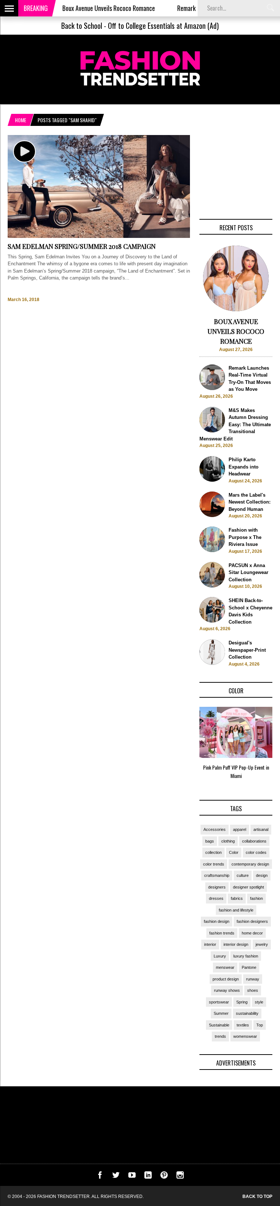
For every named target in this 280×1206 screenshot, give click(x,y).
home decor (252, 933)
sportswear (219, 1002)
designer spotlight (248, 887)
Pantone (249, 967)
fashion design (216, 921)
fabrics (237, 898)
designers (217, 887)
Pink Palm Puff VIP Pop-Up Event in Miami (236, 771)
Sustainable (219, 1025)
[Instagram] (180, 1177)
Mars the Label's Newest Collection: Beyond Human (250, 502)
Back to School (81, 25)
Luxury (220, 956)
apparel (239, 829)
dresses (216, 898)
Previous (185, 745)
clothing (228, 841)
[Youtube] (132, 1177)
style (259, 1002)
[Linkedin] (148, 1177)
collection (213, 852)
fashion (256, 898)
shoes (252, 990)
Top (259, 1025)
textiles (243, 1025)
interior (210, 944)
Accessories (214, 829)
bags (209, 841)
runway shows (227, 990)
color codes (256, 852)
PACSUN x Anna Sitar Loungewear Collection (248, 572)
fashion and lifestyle (236, 910)
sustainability (247, 1013)
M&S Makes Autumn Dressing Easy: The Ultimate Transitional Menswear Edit (235, 425)
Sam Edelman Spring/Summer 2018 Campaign (82, 246)
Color (233, 852)
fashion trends (221, 933)
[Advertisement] (235, 171)
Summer (221, 1013)
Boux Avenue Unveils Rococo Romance (93, 8)
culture (243, 875)
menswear (225, 967)
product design (226, 979)
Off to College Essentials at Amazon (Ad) (163, 25)
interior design (235, 944)
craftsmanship (216, 875)
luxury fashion (245, 956)
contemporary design (250, 864)
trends (220, 1036)
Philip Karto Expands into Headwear (243, 467)
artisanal (260, 829)
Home (20, 120)
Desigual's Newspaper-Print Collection (247, 650)
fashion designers (252, 921)
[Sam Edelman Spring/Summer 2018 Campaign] (99, 236)
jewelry (262, 944)
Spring (242, 1002)
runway (252, 979)
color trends (213, 864)
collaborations (254, 841)
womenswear (245, 1036)
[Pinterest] (164, 1177)
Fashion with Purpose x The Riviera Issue (245, 537)
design (262, 875)
